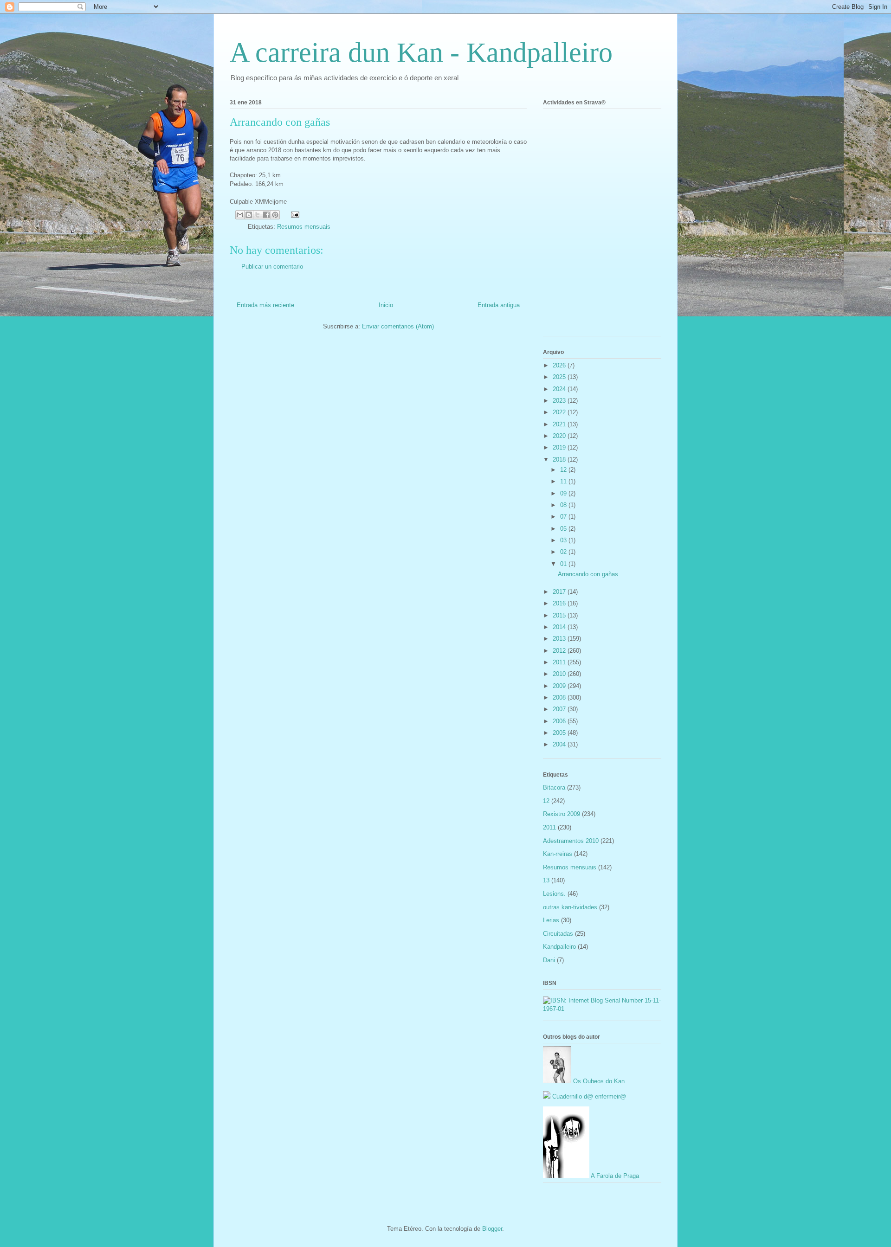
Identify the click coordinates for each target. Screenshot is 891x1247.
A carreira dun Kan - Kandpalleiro (421, 52)
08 (564, 504)
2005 (560, 732)
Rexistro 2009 (561, 813)
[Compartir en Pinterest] (275, 214)
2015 (560, 615)
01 (564, 563)
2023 (560, 400)
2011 (560, 662)
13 (546, 880)
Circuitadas (558, 933)
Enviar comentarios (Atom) (398, 326)
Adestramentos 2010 (571, 840)
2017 (560, 591)
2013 (560, 638)
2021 (560, 424)
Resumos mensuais (303, 226)
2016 (560, 603)
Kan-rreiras (557, 853)
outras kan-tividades (570, 907)
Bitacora (554, 787)
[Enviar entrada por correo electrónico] (293, 214)
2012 (560, 650)
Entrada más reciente (265, 305)
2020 (560, 435)
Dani (549, 960)
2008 (560, 697)
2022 (560, 412)
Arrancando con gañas (588, 574)
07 (564, 516)
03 (564, 540)
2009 (560, 685)
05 (564, 528)
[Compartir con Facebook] (266, 214)
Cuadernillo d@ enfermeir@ (588, 1096)
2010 (560, 673)
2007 (560, 709)
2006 (560, 721)
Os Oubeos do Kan (598, 1081)
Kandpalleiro (559, 946)
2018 (560, 459)
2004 (560, 744)
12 (564, 469)
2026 (560, 365)
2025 (560, 376)
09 (564, 493)
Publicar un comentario (272, 266)
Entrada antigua (499, 305)
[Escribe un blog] (248, 214)
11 (564, 481)
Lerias (551, 920)
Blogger (492, 1228)
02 (564, 551)
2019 (560, 447)
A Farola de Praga (614, 1175)
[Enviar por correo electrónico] (240, 214)
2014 (560, 627)
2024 (560, 389)
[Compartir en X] (257, 214)
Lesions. (554, 893)
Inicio (386, 305)
